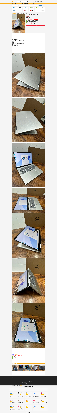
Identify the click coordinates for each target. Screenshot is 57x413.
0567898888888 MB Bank (23, 382)
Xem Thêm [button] (19, 397)
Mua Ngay (36, 25)
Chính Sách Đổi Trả (31, 379)
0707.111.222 (32, 1)
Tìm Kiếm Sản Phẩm (23, 380)
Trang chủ (13, 13)
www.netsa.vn (21, 385)
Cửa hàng (15, 13)
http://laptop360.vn (16, 354)
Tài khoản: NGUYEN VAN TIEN (24, 381)
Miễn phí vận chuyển (23, 379)
